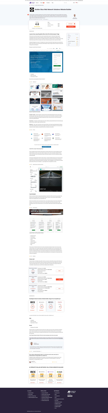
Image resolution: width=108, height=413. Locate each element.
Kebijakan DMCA (57, 406)
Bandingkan (32, 310)
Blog (56, 394)
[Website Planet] (29, 5)
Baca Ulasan (33, 382)
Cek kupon (72, 23)
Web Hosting (30, 394)
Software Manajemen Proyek (33, 397)
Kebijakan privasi (58, 403)
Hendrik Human (75, 18)
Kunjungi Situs (71, 26)
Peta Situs (56, 400)
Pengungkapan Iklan (80, 0)
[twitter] (70, 396)
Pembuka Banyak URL (45, 400)
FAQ (55, 397)
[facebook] (68, 396)
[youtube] (71, 396)
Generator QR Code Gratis (46, 394)
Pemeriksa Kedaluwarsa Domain (47, 397)
